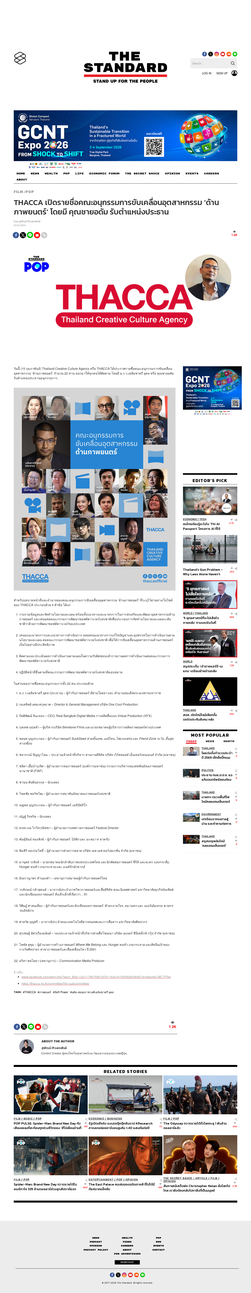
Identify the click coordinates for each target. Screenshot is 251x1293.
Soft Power (61, 992)
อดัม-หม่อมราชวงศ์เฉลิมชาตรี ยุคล (93, 992)
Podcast (96, 1242)
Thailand (201, 613)
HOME (20, 173)
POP (66, 173)
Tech (202, 519)
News (95, 1238)
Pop (158, 1238)
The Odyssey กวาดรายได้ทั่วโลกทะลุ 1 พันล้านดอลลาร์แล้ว (195, 1125)
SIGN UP (221, 73)
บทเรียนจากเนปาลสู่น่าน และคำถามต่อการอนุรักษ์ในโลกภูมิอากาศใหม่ (216, 821)
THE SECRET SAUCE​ (142, 173)
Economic (190, 519)
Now (158, 1242)
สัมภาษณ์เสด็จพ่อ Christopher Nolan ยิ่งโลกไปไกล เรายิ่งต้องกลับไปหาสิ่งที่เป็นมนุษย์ (196, 1188)
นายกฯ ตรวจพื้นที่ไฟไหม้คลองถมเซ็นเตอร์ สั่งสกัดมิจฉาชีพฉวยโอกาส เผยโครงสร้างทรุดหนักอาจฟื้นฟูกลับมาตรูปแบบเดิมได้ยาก (216, 799)
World (188, 613)
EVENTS (192, 173)
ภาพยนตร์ (45, 992)
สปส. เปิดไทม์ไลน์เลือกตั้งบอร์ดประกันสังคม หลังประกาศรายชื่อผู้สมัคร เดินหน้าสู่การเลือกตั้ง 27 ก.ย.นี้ (201, 717)
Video (127, 1242)
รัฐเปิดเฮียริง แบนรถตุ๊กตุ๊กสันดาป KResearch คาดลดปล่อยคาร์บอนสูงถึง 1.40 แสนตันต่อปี (121, 1125)
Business (114, 1118)
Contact (158, 1250)
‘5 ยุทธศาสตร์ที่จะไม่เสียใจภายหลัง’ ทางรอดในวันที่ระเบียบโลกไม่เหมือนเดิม (201, 620)
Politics (208, 770)
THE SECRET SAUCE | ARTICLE (185, 1178)
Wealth (127, 1238)
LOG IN (206, 73)
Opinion (132, 1179)
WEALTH (51, 173)
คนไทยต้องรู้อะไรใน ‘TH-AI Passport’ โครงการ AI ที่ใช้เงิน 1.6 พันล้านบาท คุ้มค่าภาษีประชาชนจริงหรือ (202, 526)
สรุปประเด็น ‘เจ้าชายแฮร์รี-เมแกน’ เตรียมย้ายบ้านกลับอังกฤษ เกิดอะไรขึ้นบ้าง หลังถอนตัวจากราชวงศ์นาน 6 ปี (203, 668)
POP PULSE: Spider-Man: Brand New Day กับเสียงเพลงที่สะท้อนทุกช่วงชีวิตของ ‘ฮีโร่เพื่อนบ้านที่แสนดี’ (47, 1125)
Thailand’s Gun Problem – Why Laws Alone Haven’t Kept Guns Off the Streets (203, 571)
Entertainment (101, 1179)
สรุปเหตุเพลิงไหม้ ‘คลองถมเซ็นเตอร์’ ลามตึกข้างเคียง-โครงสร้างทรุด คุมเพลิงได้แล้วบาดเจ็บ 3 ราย (216, 843)
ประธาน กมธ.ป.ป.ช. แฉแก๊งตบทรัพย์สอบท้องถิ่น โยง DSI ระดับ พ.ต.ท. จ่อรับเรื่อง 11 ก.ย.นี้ (217, 777)
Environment (211, 814)
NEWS (35, 173)
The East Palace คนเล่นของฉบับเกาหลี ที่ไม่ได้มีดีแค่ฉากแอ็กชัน (122, 1186)
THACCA (30, 992)
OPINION (172, 173)
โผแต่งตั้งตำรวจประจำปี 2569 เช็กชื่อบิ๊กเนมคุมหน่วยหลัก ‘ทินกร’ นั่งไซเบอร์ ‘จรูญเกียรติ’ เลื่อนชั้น (217, 755)
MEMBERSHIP (127, 1262)
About (127, 1250)
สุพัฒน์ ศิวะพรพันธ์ (29, 221)
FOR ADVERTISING (127, 1254)
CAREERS (211, 173)
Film (18, 192)
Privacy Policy (96, 1250)
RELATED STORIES (125, 1071)
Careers (127, 1246)
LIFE (79, 173)
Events (158, 1246)
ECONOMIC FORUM (104, 173)
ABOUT (21, 179)
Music (28, 1118)
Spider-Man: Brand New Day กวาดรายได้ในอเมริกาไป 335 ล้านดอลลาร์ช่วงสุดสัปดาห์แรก (45, 1186)
